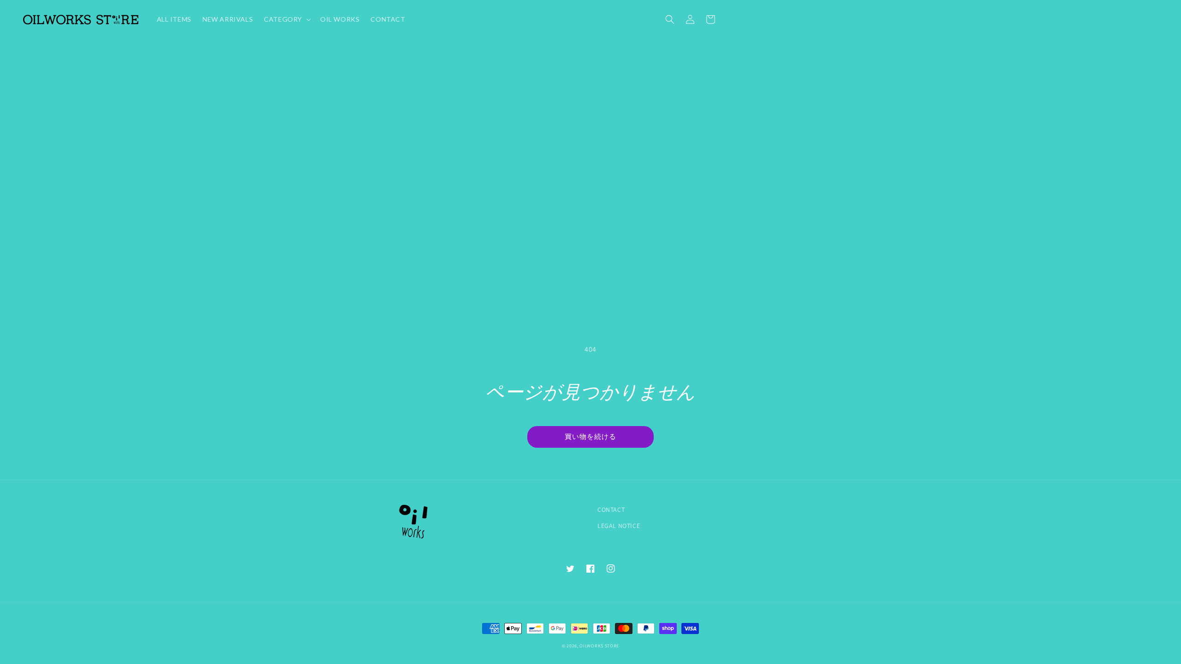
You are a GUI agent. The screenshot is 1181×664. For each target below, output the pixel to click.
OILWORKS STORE (599, 646)
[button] (670, 19)
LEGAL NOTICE (618, 526)
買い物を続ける (590, 436)
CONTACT (611, 509)
